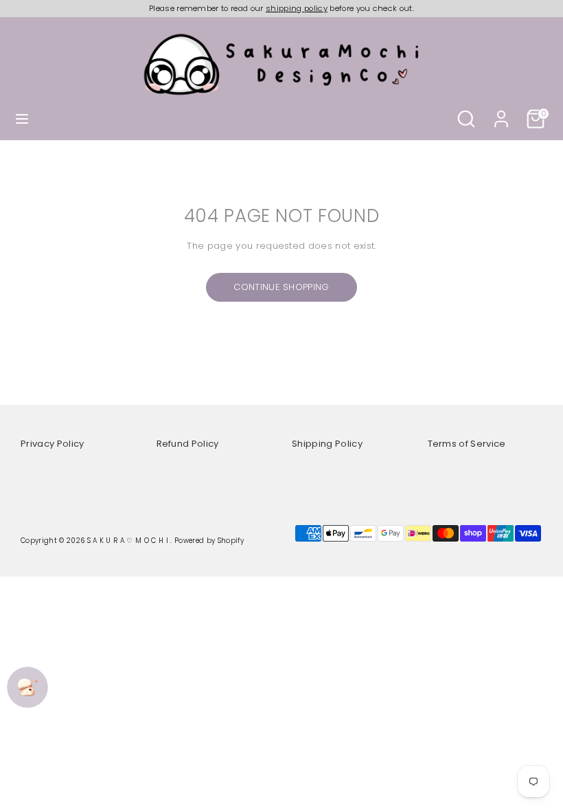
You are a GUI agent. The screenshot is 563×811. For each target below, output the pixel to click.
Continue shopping (281, 286)
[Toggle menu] (22, 119)
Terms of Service (467, 443)
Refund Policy (188, 443)
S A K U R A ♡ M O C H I (129, 540)
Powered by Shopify (209, 540)
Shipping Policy (327, 443)
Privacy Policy (52, 443)
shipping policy (297, 8)
